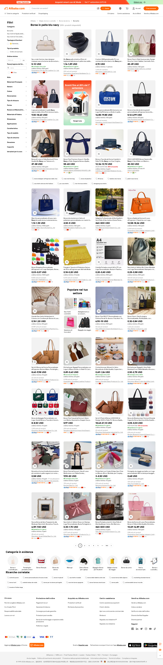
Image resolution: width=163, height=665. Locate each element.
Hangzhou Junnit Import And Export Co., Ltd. (109, 122)
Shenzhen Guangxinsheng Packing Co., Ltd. (45, 329)
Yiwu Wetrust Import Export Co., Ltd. (107, 228)
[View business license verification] (101, 662)
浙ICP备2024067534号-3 (138, 662)
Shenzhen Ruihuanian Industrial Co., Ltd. (109, 432)
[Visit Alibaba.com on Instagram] (146, 628)
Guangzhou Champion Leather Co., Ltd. (44, 119)
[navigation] (17, 283)
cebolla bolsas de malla (30, 582)
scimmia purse (14, 577)
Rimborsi (103, 615)
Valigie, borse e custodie (47, 21)
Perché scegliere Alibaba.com (14, 603)
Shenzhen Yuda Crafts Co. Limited (139, 69)
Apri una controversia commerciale (112, 611)
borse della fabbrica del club (96, 577)
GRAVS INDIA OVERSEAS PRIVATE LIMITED (78, 170)
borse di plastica (86, 179)
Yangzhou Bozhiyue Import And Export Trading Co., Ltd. (78, 430)
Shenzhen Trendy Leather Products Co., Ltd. (45, 380)
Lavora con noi (9, 615)
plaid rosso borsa (132, 179)
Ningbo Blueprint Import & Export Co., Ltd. (142, 434)
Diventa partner (136, 619)
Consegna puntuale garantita (46, 611)
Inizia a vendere (136, 607)
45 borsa (100, 179)
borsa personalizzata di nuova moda (36, 577)
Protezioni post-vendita (44, 615)
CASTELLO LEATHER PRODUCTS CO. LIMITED (109, 171)
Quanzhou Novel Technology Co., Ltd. (44, 430)
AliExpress (49, 655)
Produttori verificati (74, 603)
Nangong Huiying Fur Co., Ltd (105, 485)
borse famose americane (97, 582)
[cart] (127, 9)
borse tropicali (58, 577)
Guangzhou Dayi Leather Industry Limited (142, 230)
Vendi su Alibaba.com (138, 603)
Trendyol (105, 655)
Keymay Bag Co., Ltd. (71, 485)
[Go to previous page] (76, 546)
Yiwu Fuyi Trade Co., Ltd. (136, 483)
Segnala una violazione (107, 624)
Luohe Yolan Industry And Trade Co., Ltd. (77, 280)
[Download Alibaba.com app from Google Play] (151, 645)
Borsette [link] (76, 21)
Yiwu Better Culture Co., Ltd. (137, 329)
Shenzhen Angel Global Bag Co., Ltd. (43, 536)
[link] (160, 644)
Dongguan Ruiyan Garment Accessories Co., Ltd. (45, 481)
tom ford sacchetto (81, 183)
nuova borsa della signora (119, 577)
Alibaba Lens (15, 645)
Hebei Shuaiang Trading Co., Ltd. (75, 228)
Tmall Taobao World (70, 655)
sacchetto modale (75, 577)
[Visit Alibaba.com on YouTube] (150, 628)
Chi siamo (8, 598)
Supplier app (83, 645)
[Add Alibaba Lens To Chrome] (36, 645)
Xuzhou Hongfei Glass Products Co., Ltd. (109, 381)
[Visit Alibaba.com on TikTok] (154, 628)
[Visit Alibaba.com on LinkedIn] (137, 628)
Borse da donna (64, 21)
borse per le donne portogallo (53, 582)
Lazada (81, 655)
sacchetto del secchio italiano (43, 183)
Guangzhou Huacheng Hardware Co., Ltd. (78, 73)
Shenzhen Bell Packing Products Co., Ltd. (78, 534)
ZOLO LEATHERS (133, 170)
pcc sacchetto (64, 183)
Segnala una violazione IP (108, 619)
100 (107, 545)
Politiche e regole (42, 626)
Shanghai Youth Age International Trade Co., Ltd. (45, 169)
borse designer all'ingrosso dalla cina (45, 179)
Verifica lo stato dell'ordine (140, 611)
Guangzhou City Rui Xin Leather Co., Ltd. (45, 70)
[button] (98, 8)
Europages (113, 655)
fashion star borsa (115, 179)
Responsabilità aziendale (12, 611)
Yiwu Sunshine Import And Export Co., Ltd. (142, 119)
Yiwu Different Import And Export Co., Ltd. (109, 329)
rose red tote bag (69, 179)
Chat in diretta (104, 607)
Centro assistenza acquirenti (109, 603)
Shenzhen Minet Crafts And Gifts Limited (142, 381)
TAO (98, 655)
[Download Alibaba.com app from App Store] (134, 645)
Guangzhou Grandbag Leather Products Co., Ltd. (78, 381)
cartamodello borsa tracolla (133, 582)
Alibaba (33, 21)
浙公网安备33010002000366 (117, 662)
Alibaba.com (121, 645)
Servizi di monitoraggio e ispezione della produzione (49, 620)
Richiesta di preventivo (76, 607)
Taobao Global (90, 655)
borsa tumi (12, 582)
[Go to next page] (111, 546)
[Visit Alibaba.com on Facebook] (132, 628)
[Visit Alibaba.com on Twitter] (141, 628)
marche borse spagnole (75, 582)
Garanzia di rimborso (43, 607)
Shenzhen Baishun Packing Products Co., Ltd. (142, 280)
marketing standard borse (142, 577)
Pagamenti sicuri (42, 603)
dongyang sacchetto (100, 183)
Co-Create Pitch (10, 607)
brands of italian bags (16, 587)
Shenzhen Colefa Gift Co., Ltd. (105, 71)
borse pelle (115, 582)
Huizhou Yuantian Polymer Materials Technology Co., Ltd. (109, 280)
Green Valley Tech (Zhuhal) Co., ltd (43, 228)
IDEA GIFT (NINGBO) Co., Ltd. (41, 280)
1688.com (58, 655)
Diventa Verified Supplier (139, 615)
